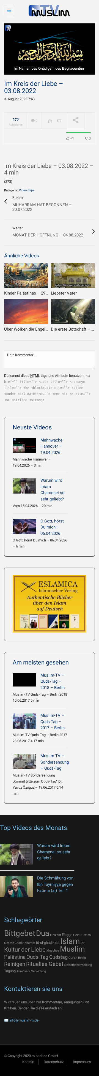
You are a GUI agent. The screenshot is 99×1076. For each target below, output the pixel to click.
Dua (42, 933)
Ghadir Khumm (25, 943)
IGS (56, 943)
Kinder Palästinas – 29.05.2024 (32, 293)
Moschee (52, 950)
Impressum (82, 1062)
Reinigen (14, 964)
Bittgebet (19, 933)
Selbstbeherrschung (78, 965)
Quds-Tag (37, 957)
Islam (70, 941)
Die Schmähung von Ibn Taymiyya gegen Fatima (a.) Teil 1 (55, 884)
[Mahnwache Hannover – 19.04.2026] (24, 445)
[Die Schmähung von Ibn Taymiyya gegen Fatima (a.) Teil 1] (16, 886)
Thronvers (23, 971)
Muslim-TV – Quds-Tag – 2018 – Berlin (52, 681)
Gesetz (9, 943)
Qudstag (58, 957)
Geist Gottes (82, 935)
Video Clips (26, 190)
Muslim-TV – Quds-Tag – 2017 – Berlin (52, 721)
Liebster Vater (64, 293)
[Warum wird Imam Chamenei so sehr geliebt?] (24, 486)
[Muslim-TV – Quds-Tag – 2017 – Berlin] (24, 721)
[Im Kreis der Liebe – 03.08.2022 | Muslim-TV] (48, 10)
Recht (82, 958)
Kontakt (28, 1062)
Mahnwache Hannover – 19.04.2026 (51, 446)
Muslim (72, 949)
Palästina (15, 957)
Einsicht (55, 935)
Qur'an (72, 958)
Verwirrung (38, 971)
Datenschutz (54, 1062)
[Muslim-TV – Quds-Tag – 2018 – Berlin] (24, 680)
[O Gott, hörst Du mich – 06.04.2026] (24, 526)
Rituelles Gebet (45, 964)
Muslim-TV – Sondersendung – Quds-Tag (54, 762)
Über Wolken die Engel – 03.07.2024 (37, 329)
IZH (83, 943)
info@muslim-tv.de (23, 1020)
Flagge (67, 935)
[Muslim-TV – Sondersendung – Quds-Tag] (24, 761)
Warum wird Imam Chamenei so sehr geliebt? (53, 851)
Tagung (10, 971)
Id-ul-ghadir (45, 943)
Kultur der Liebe (25, 949)
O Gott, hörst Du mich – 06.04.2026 (52, 527)
